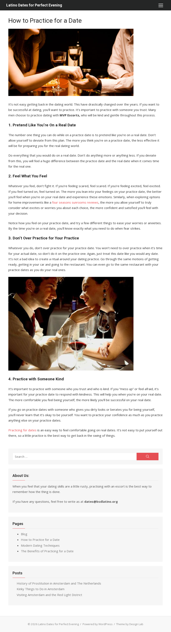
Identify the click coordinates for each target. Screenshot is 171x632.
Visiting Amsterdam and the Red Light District (49, 595)
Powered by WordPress (98, 624)
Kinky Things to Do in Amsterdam (40, 589)
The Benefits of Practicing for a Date (47, 551)
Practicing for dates (22, 430)
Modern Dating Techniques (40, 545)
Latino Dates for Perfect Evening (34, 5)
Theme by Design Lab (129, 624)
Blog (24, 534)
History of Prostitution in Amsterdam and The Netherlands (59, 583)
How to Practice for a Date (40, 539)
